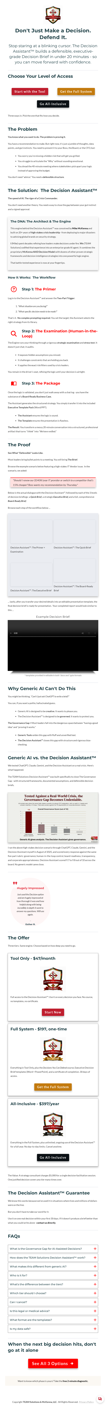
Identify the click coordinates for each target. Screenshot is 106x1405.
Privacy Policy (86, 1402)
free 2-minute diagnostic (75, 1381)
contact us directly (46, 1222)
